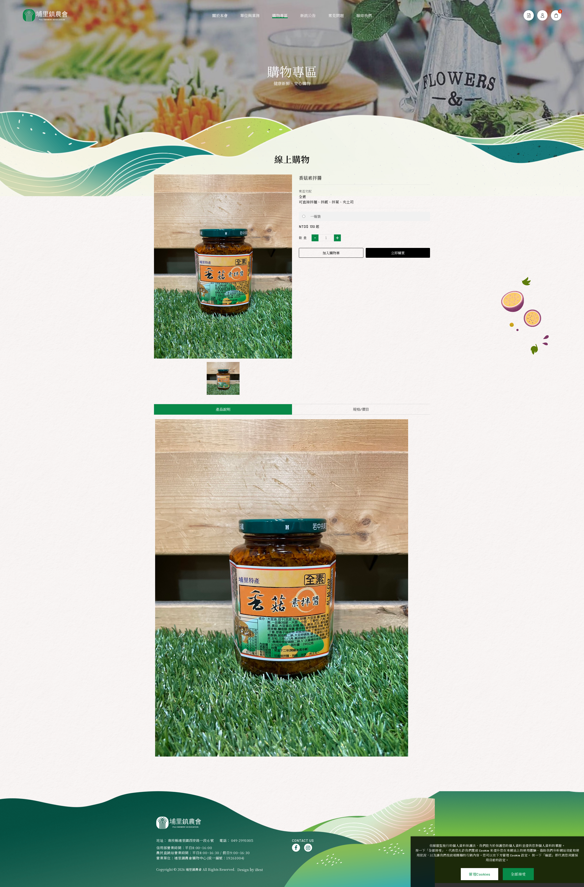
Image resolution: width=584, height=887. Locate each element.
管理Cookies (479, 874)
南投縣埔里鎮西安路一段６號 (191, 840)
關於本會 (220, 15)
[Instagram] (308, 848)
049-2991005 (242, 840)
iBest (259, 869)
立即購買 (398, 253)
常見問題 (336, 15)
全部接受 (518, 874)
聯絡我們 (364, 15)
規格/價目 (361, 409)
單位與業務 (250, 15)
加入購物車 (331, 253)
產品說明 (223, 409)
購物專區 (280, 15)
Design (243, 869)
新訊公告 (308, 15)
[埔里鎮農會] (48, 15)
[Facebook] (296, 848)
